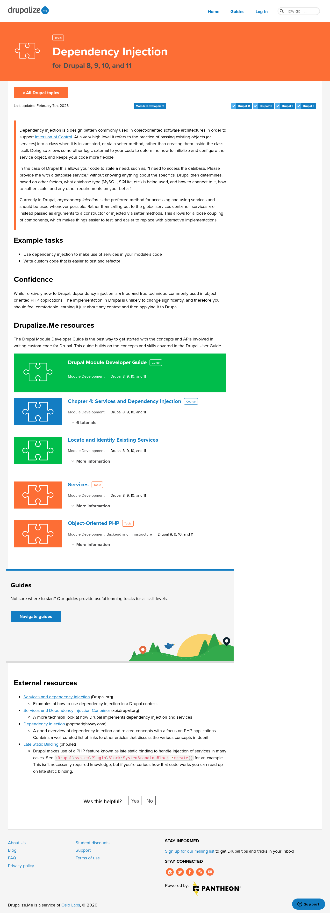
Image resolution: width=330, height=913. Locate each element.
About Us (17, 843)
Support (83, 850)
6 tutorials (86, 422)
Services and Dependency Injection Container (66, 710)
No (149, 800)
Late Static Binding (40, 744)
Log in (262, 11)
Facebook (190, 872)
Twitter (180, 872)
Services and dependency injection (56, 697)
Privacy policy (21, 866)
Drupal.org (170, 872)
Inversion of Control (53, 137)
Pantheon (217, 888)
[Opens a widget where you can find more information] (308, 905)
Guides (237, 11)
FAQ (12, 858)
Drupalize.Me (29, 10)
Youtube (210, 872)
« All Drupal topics (41, 93)
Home (213, 11)
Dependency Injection (44, 724)
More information (93, 461)
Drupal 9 (287, 106)
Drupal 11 (244, 106)
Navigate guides (36, 616)
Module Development (150, 106)
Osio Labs (70, 905)
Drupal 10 (266, 106)
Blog (12, 850)
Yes (135, 800)
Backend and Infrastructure (129, 534)
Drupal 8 (308, 106)
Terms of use (88, 858)
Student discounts (92, 843)
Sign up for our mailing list (189, 851)
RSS (200, 872)
